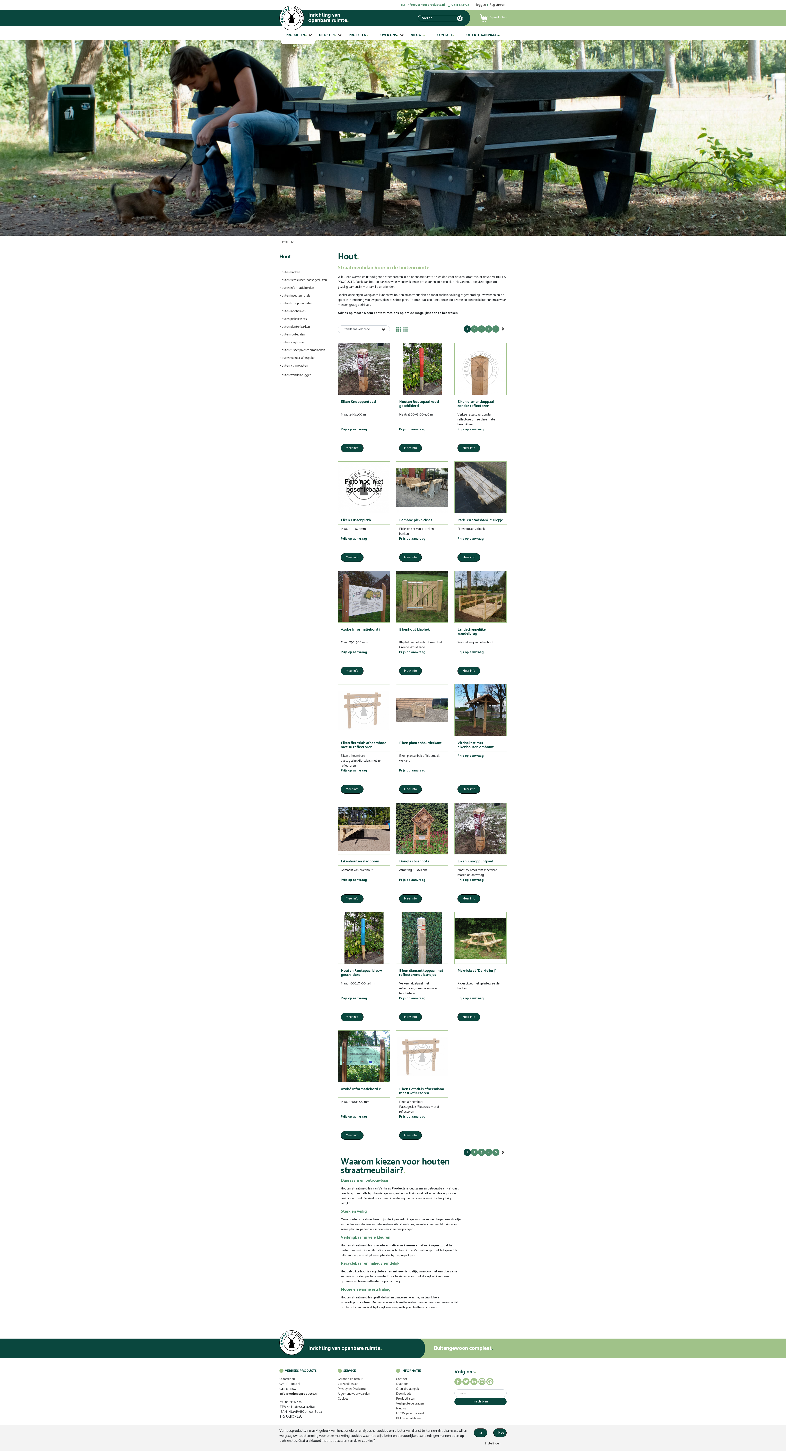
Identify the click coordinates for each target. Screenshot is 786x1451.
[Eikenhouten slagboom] (364, 828)
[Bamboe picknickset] (422, 487)
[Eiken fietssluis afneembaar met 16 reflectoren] (364, 710)
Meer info (352, 448)
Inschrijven (480, 1401)
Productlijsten (405, 1398)
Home (283, 242)
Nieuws (417, 35)
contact (380, 313)
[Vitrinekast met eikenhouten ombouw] (480, 710)
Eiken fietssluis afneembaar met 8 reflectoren (421, 1091)
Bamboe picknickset (415, 520)
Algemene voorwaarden (354, 1394)
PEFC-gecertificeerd (409, 1418)
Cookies (343, 1398)
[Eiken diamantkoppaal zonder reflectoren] (480, 369)
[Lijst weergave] (405, 329)
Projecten (357, 35)
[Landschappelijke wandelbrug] (480, 597)
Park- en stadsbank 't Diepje (480, 520)
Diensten (327, 35)
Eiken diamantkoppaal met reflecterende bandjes (421, 973)
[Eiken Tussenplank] (364, 487)
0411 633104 (460, 4)
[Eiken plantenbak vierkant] (422, 710)
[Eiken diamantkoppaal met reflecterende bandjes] (422, 938)
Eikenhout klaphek (414, 629)
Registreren (497, 5)
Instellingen (492, 1443)
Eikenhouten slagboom (360, 861)
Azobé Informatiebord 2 (361, 1089)
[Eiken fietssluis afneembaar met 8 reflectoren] (422, 1056)
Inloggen (480, 5)
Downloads (403, 1394)
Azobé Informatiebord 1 (360, 629)
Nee (501, 1432)
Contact (444, 35)
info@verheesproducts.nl (426, 4)
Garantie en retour (350, 1379)
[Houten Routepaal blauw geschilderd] (364, 938)
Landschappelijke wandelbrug (471, 631)
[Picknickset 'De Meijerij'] (480, 938)
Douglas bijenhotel (414, 861)
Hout (291, 242)
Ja (480, 1432)
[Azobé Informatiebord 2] (364, 1056)
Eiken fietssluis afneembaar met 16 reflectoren (363, 745)
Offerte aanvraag (482, 35)
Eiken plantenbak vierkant (420, 743)
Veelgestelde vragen (410, 1403)
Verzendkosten (348, 1384)
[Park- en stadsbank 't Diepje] (480, 487)
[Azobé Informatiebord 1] (364, 597)
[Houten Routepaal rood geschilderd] (422, 369)
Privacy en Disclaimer (352, 1389)
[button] (364, 329)
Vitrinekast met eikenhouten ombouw (475, 745)
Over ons (388, 35)
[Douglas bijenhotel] (422, 828)
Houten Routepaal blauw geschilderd (361, 973)
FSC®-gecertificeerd (410, 1413)
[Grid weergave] (398, 329)
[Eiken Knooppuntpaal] (364, 369)
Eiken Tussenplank (356, 520)
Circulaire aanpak (407, 1389)
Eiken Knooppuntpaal (358, 402)
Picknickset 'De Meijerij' (476, 971)
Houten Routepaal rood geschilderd (419, 404)
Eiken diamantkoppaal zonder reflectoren (475, 404)
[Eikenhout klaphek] (422, 597)
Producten (295, 35)
